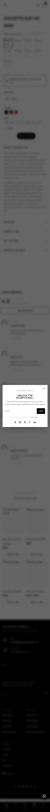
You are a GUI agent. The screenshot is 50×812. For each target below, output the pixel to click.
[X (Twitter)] (25, 422)
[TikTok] (30, 422)
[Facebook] (15, 422)
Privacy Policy (34, 417)
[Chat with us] (44, 796)
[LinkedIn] (35, 422)
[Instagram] (20, 422)
